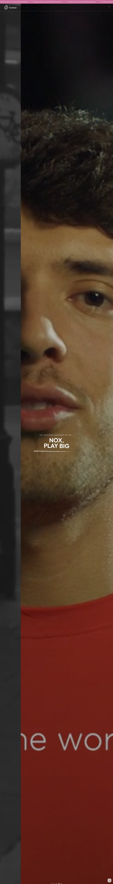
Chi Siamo (67, 7)
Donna (34, 7)
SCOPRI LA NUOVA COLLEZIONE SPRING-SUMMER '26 (50, 1)
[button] (56, 458)
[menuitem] (27, 7)
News (60, 7)
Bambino (43, 7)
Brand (52, 7)
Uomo (27, 7)
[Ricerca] (104, 7)
